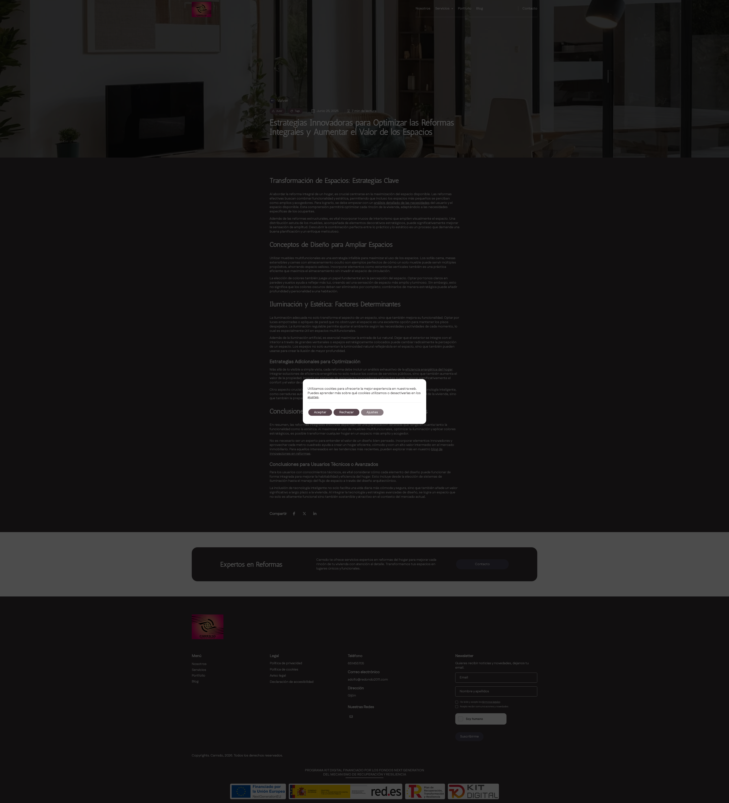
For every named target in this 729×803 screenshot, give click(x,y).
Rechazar (346, 412)
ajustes (313, 397)
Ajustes (372, 412)
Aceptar (320, 412)
